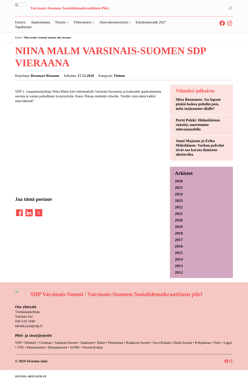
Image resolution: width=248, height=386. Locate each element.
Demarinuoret (57, 347)
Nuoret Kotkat (93, 347)
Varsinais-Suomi (65, 343)
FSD (20, 347)
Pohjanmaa (203, 343)
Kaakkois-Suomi (137, 343)
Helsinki (31, 343)
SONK (75, 347)
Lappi (228, 343)
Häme (101, 343)
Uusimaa (45, 343)
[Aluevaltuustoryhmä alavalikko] (129, 22)
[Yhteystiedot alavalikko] (93, 22)
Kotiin (18, 37)
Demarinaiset (36, 347)
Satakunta (87, 343)
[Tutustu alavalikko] (67, 22)
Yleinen (119, 76)
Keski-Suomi (183, 343)
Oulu (217, 343)
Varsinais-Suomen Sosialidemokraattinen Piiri (69, 8)
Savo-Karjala (161, 343)
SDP (18, 343)
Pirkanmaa (115, 343)
